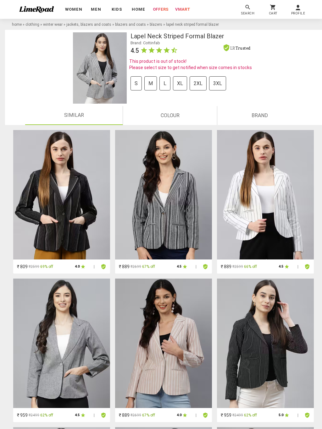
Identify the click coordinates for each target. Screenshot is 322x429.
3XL (217, 83)
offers (161, 9)
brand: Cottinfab (145, 43)
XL (180, 83)
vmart (182, 9)
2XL (198, 83)
